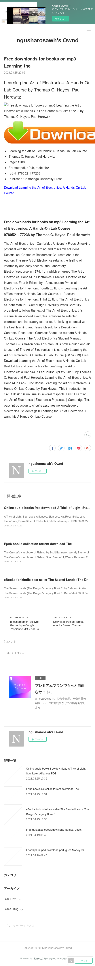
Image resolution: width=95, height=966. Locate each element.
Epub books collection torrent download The (38, 543)
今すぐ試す (60, 18)
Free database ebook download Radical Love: (54, 829)
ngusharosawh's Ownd (48, 40)
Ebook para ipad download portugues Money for (55, 850)
